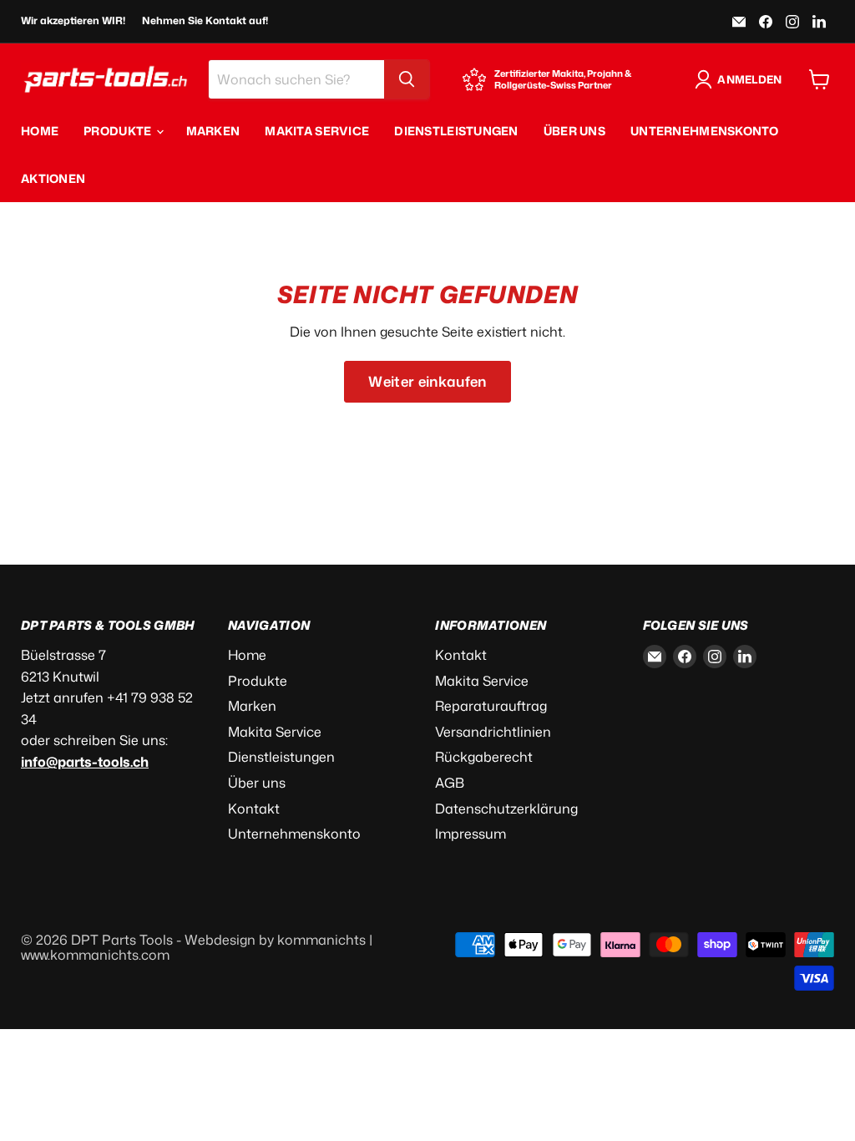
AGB (449, 782)
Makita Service (317, 131)
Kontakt (254, 808)
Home (39, 131)
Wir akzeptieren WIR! (73, 21)
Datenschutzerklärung (506, 808)
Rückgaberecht (484, 757)
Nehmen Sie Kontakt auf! (205, 21)
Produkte (118, 131)
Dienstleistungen (456, 131)
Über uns (574, 131)
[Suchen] (406, 79)
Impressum (470, 833)
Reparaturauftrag (491, 706)
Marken (213, 131)
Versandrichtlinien (493, 732)
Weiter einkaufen (427, 381)
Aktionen (53, 178)
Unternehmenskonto (704, 131)
